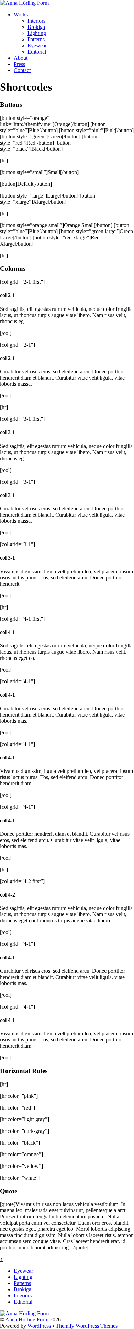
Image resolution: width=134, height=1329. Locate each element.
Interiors (36, 21)
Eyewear (37, 45)
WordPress (39, 1326)
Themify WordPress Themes (87, 1326)
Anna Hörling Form (26, 1319)
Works (21, 15)
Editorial (36, 52)
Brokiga (36, 27)
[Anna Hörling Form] (24, 3)
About (20, 58)
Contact (22, 70)
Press (19, 64)
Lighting (36, 33)
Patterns (36, 39)
